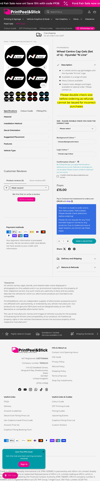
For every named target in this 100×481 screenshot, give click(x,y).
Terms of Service (59, 376)
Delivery (7, 406)
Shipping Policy (59, 371)
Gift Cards (56, 357)
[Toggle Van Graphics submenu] (69, 19)
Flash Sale (8, 24)
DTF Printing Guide (28, 28)
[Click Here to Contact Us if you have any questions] (78, 162)
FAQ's (6, 401)
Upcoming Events (64, 28)
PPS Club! (20, 24)
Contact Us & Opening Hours (65, 352)
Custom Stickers (59, 425)
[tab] (10, 111)
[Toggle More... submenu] (81, 19)
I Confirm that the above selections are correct (74, 176)
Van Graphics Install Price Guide (18, 420)
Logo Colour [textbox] (63, 150)
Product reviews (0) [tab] (15, 180)
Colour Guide (10, 28)
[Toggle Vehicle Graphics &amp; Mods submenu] (51, 19)
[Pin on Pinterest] (74, 249)
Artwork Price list (11, 425)
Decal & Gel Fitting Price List (17, 415)
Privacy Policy (58, 362)
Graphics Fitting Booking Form (18, 430)
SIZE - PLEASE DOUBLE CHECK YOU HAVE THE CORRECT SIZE (76, 122)
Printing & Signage (12, 19)
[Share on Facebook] (69, 249)
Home (6, 41)
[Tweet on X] (64, 249)
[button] (94, 11)
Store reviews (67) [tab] (37, 180)
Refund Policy (58, 366)
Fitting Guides (46, 28)
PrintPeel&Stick (63, 47)
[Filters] (6, 188)
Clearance (89, 19)
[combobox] (63, 11)
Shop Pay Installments (62, 380)
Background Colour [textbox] (66, 138)
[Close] (43, 452)
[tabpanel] (26, 133)
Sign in (23, 464)
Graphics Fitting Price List (63, 420)
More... (76, 19)
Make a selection (84, 241)
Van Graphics (61, 19)
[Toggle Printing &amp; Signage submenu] (22, 19)
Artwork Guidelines (12, 411)
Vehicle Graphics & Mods (38, 19)
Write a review (26, 199)
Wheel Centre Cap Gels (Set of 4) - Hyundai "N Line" (24, 41)
